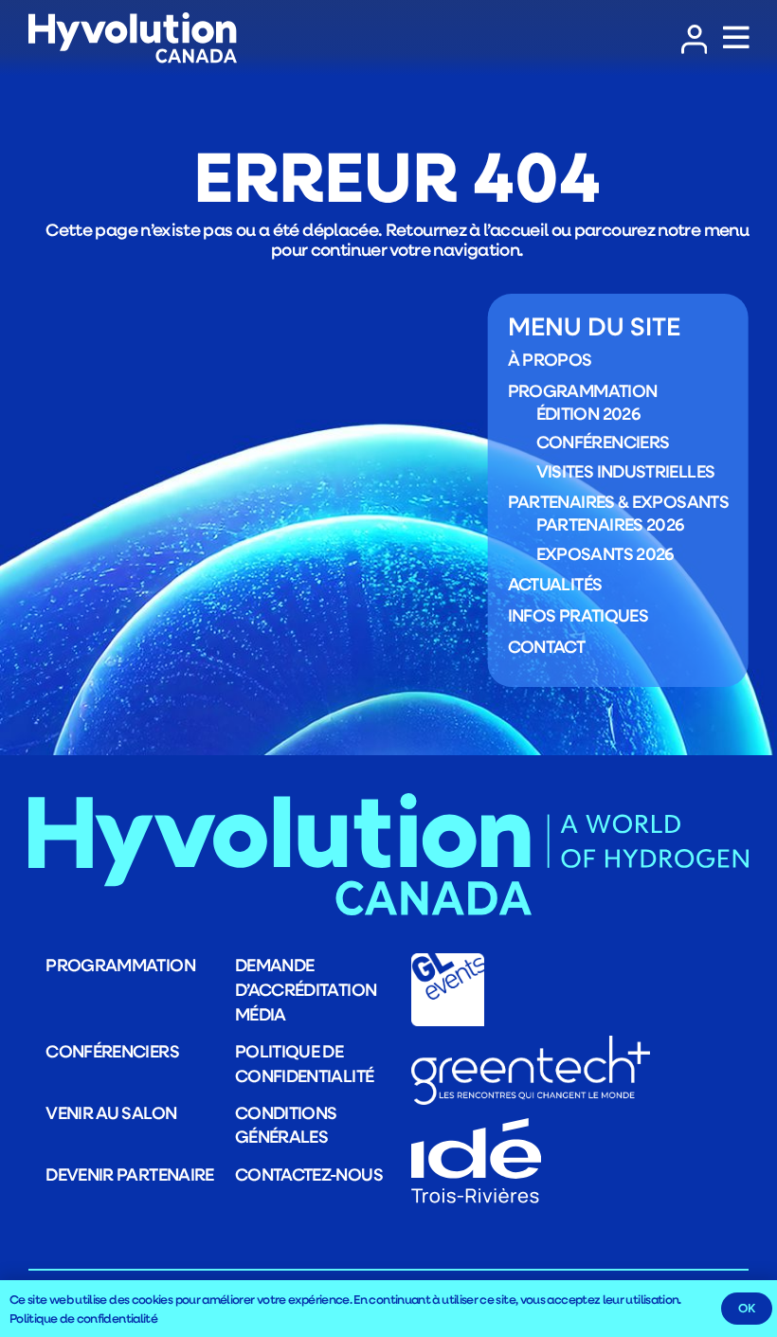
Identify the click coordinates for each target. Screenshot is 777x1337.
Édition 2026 (588, 413)
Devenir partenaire (129, 1174)
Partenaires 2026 (610, 524)
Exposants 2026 (605, 553)
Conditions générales (286, 1124)
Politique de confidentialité (304, 1063)
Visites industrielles (625, 471)
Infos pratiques (578, 615)
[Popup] (736, 38)
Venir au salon (110, 1112)
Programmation (583, 390)
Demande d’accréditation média (305, 988)
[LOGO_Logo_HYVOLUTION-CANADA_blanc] (132, 38)
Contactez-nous (309, 1174)
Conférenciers (603, 441)
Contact (547, 646)
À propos (550, 359)
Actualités (555, 583)
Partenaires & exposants (618, 501)
